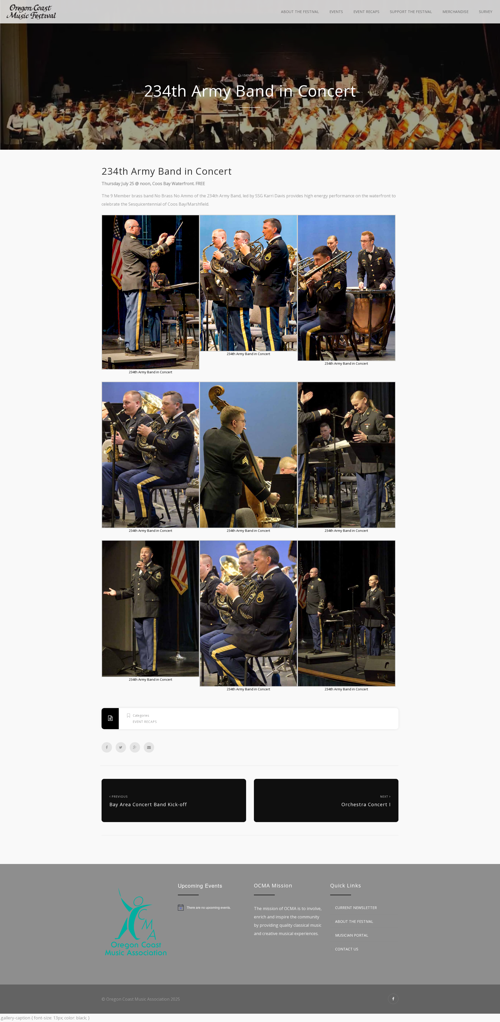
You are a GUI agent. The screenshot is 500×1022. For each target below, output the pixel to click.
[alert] (212, 907)
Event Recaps (366, 11)
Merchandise (455, 11)
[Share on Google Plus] (135, 747)
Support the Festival (411, 11)
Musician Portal (351, 935)
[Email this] (149, 747)
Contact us (346, 949)
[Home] (31, 11)
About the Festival (300, 11)
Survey (485, 11)
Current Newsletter (356, 907)
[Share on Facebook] (107, 747)
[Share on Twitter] (121, 747)
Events (336, 11)
